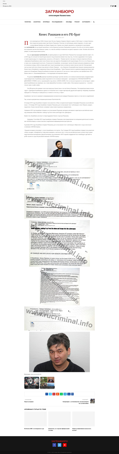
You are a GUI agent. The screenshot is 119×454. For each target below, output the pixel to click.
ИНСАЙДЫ (69, 22)
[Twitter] (59, 445)
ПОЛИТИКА (28, 22)
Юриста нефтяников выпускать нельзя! (81, 429)
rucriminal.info (30, 47)
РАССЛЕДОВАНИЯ (57, 22)
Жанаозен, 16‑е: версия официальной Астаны (58, 429)
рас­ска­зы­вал (35, 55)
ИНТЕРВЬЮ (46, 22)
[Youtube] (64, 445)
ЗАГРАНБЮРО (59, 12)
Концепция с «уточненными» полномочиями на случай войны (76, 402)
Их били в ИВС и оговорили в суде (34, 429)
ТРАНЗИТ (77, 22)
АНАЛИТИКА (37, 22)
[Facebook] (54, 445)
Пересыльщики (28, 402)
